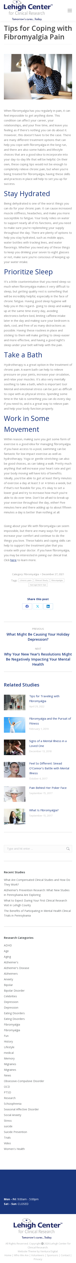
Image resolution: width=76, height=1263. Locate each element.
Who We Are (21, 1255)
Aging (7, 956)
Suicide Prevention (15, 1132)
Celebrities (10, 996)
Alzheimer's (11, 962)
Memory (9, 1058)
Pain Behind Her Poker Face (48, 788)
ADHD (8, 945)
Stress (8, 1120)
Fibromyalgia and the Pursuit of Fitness (50, 721)
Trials (7, 1137)
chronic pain (26, 580)
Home (7, 1255)
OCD (7, 1087)
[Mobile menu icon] (69, 10)
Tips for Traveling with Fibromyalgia (44, 698)
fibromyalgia (57, 580)
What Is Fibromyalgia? (44, 810)
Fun (6, 1036)
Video (7, 1143)
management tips (38, 585)
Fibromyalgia (31, 574)
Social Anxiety (12, 1115)
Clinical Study (41, 580)
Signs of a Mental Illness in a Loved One (48, 743)
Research (10, 1098)
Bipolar (8, 985)
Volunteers (37, 1255)
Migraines (10, 1064)
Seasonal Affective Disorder (21, 1109)
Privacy (38, 1259)
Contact (65, 1255)
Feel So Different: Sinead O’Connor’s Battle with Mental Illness (49, 768)
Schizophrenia (12, 1103)
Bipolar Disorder (14, 990)
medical (9, 1053)
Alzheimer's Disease (16, 968)
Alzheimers (11, 973)
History (8, 1041)
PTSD (7, 1092)
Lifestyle (9, 1047)
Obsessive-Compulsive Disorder (24, 1081)
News (7, 1075)
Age (6, 951)
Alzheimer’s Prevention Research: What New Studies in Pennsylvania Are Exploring (37, 892)
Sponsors (52, 1255)
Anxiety (8, 979)
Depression (11, 1002)
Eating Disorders (14, 1013)
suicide (8, 1126)
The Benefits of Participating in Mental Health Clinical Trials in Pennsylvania (37, 913)
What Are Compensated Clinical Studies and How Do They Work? (37, 882)
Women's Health (14, 1149)
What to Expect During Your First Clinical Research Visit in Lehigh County (35, 903)
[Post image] (14, 702)
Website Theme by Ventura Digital (38, 1251)
